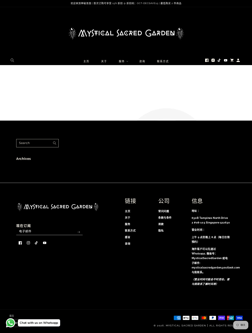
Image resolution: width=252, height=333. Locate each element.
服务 (127, 224)
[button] (12, 60)
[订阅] (79, 232)
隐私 (161, 230)
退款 (161, 224)
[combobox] (37, 143)
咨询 (127, 243)
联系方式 (130, 230)
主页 (127, 211)
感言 (127, 237)
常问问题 (163, 211)
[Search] (55, 143)
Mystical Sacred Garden (186, 325)
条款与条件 (165, 217)
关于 (127, 217)
